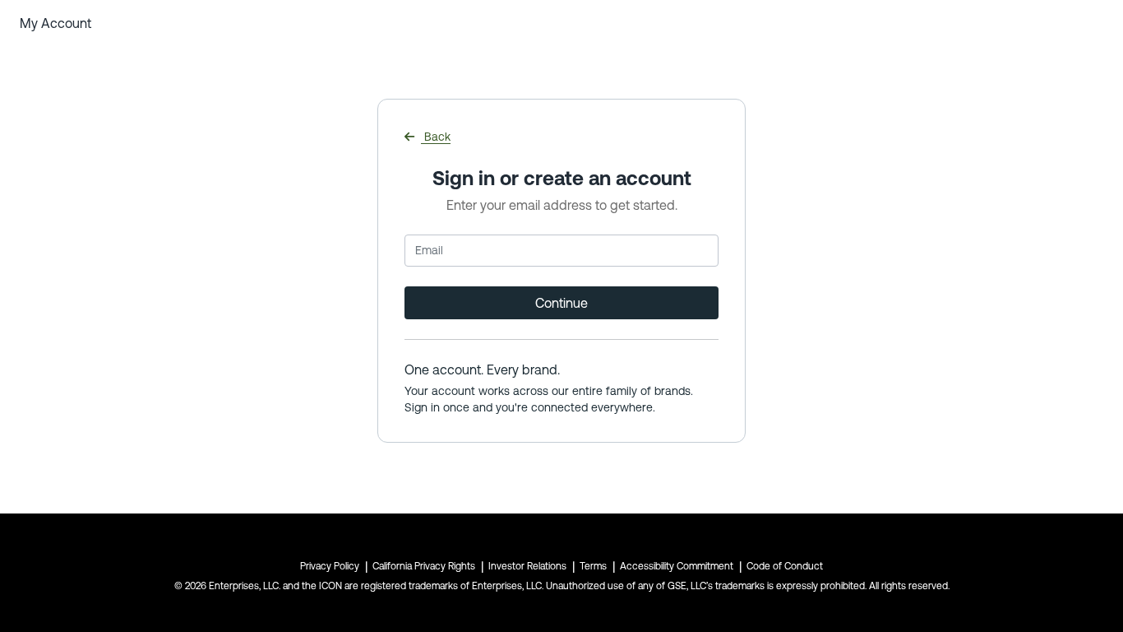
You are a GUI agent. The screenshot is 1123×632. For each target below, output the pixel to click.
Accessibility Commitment (676, 566)
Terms (593, 566)
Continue (561, 302)
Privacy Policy (329, 566)
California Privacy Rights (423, 566)
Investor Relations (527, 566)
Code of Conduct (784, 566)
